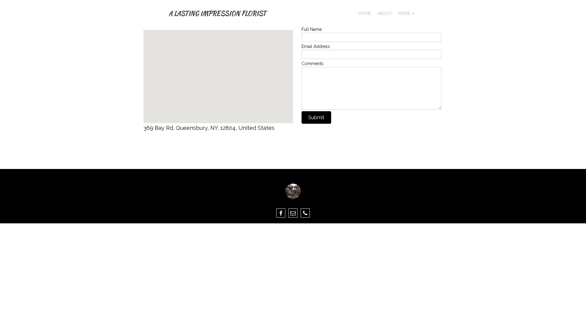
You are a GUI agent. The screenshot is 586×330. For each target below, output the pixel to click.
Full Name (312, 29)
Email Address (316, 46)
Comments (313, 63)
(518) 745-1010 (163, 146)
